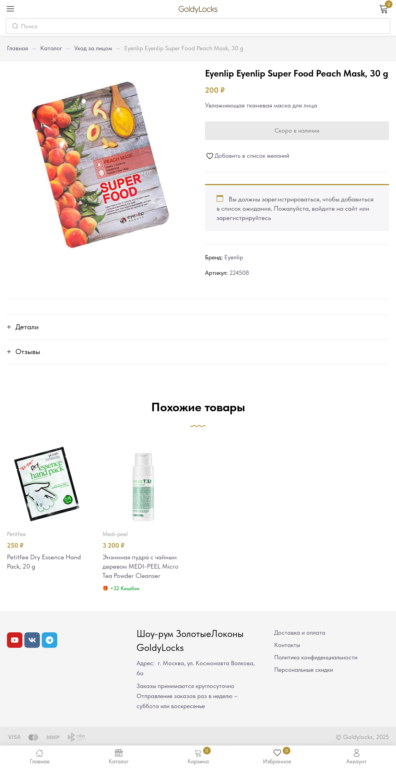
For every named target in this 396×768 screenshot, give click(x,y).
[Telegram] (49, 640)
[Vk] (32, 640)
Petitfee (16, 534)
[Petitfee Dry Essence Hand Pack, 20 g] (48, 483)
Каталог (51, 48)
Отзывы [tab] (27, 351)
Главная (17, 48)
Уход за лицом (93, 48)
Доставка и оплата (299, 632)
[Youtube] (14, 640)
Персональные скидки (303, 669)
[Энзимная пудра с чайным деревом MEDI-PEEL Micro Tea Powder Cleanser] (143, 483)
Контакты (287, 645)
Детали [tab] (27, 326)
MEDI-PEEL (115, 534)
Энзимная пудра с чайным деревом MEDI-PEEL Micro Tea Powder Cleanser (140, 566)
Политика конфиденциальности (315, 657)
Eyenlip (233, 257)
